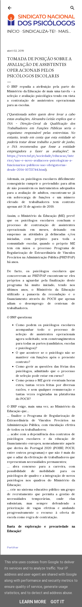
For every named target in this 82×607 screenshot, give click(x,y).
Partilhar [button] (12, 547)
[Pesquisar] (72, 7)
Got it (58, 601)
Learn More (32, 601)
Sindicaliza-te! (39, 31)
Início (13, 31)
